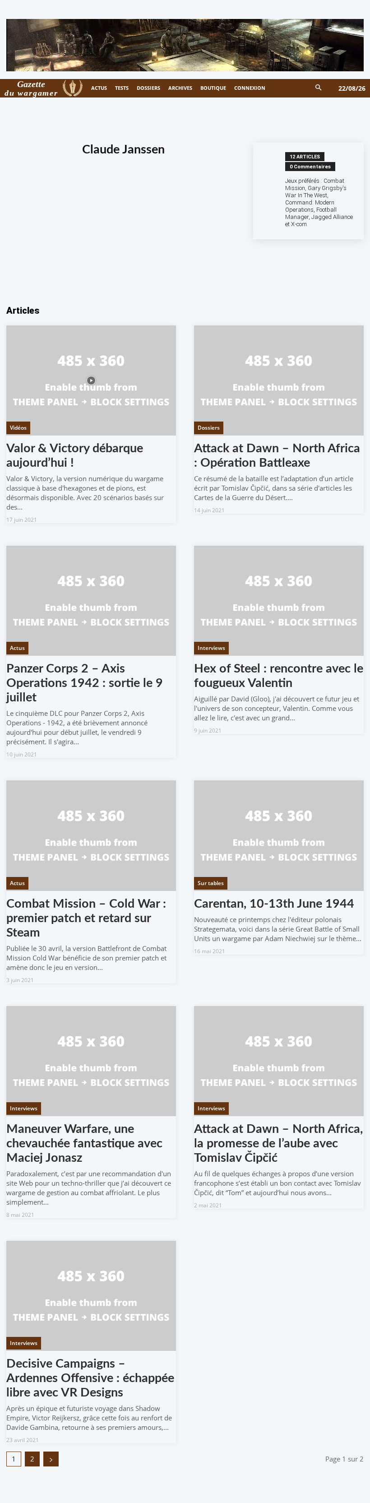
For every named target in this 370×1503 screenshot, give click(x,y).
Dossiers (209, 427)
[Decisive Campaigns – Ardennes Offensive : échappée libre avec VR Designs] (91, 1296)
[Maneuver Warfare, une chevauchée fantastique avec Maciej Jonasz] (91, 1061)
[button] (319, 88)
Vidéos (18, 427)
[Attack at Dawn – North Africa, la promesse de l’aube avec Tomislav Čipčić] (279, 1061)
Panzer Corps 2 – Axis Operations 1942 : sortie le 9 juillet (84, 683)
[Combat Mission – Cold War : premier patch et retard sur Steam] (91, 835)
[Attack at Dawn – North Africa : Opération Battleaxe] (279, 380)
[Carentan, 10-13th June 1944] (279, 835)
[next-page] (51, 1459)
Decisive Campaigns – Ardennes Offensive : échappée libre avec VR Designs (90, 1378)
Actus (17, 648)
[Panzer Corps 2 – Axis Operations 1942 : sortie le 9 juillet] (91, 601)
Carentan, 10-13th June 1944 (274, 904)
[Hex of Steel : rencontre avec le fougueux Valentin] (279, 601)
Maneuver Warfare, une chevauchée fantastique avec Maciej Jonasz (84, 1143)
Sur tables (211, 883)
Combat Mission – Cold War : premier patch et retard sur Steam (86, 918)
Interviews (211, 648)
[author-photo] (274, 191)
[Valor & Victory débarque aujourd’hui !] (91, 380)
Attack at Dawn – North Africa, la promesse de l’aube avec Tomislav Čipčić (278, 1143)
